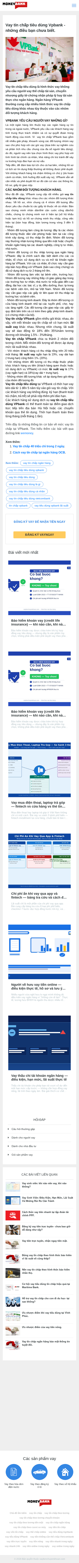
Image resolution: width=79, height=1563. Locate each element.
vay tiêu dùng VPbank (16, 1537)
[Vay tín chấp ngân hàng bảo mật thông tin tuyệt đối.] (13, 1344)
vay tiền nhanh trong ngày (59, 1541)
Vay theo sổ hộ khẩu (65, 1484)
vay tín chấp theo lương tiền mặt (26, 1522)
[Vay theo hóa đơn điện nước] (14, 1472)
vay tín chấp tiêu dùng (22, 477)
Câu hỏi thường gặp (23, 1129)
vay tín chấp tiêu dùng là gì (24, 484)
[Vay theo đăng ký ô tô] (39, 1472)
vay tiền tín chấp (57, 1527)
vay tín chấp (35, 1513)
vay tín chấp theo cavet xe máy (29, 1527)
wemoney (27, 433)
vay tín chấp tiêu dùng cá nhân (27, 491)
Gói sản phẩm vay (22, 1154)
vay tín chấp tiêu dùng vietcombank (29, 498)
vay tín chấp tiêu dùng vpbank (26, 470)
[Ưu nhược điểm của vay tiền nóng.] (13, 1330)
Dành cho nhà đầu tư (24, 1146)
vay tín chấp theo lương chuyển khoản (39, 1518)
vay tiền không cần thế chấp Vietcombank (52, 1537)
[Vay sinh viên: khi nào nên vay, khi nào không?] (13, 1186)
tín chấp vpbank (18, 505)
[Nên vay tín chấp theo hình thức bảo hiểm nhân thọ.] (13, 1272)
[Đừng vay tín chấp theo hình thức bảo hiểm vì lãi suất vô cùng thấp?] (13, 1258)
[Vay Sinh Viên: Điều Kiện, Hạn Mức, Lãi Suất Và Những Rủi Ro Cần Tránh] (13, 1200)
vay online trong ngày (63, 1546)
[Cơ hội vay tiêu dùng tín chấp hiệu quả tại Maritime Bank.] (13, 1287)
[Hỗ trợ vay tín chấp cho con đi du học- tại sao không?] (13, 1301)
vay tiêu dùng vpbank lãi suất (51, 505)
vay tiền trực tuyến (16, 1541)
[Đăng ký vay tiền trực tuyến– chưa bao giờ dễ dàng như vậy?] (13, 1229)
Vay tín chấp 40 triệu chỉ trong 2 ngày (38, 446)
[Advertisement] (39, 1404)
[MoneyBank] (15, 5)
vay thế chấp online (36, 1532)
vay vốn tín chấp (14, 1532)
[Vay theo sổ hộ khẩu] (65, 1472)
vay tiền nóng (36, 1541)
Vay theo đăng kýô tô (39, 1485)
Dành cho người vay (23, 1137)
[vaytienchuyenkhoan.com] (39, 1503)
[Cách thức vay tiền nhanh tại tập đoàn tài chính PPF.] (13, 1215)
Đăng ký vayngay (39, 534)
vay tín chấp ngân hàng (37, 462)
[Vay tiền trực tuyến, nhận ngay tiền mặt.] (13, 1244)
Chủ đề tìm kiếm (18, 1513)
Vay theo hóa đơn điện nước (13, 1485)
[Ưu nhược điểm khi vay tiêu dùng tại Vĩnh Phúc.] (13, 1315)
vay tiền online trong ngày (36, 1546)
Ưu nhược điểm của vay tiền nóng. (42, 1327)
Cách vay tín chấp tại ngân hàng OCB (39, 452)
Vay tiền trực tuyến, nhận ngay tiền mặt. (44, 1241)
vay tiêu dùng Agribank (61, 1532)
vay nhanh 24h (12, 1546)
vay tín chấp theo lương (56, 1513)
